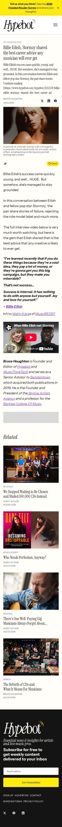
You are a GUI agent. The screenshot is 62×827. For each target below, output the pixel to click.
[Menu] (55, 24)
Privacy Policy (33, 801)
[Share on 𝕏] (42, 101)
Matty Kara (20, 314)
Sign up (8, 795)
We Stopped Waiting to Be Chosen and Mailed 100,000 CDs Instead (25, 494)
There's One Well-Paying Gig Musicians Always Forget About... (25, 621)
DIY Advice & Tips (12, 42)
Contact (35, 795)
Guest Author (11, 501)
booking (7, 613)
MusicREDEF (45, 314)
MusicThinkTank (15, 372)
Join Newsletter (31, 782)
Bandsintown (40, 377)
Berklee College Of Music (22, 404)
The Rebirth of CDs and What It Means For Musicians (22, 687)
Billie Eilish (14, 306)
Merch (7, 679)
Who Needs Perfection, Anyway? (24, 557)
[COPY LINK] (6, 163)
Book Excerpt (11, 552)
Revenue (8, 486)
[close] (58, 7)
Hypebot (23, 367)
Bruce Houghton (12, 99)
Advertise (22, 795)
